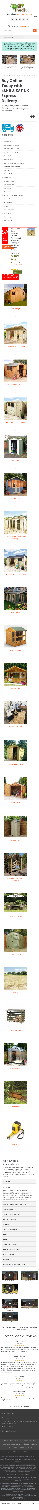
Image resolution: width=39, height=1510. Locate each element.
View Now (17, 272)
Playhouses (7, 177)
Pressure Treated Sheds (11, 152)
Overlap (6, 1224)
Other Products (9, 1181)
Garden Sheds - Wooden (11, 149)
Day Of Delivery (9, 1254)
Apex (5, 1234)
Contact (21, 1448)
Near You (29, 1448)
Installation (7, 1259)
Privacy (15, 1448)
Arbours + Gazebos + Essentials (13, 195)
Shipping (26, 1444)
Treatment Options (10, 1244)
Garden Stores (8, 192)
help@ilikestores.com (11, 1431)
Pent (5, 1239)
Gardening (7, 217)
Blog (11, 1440)
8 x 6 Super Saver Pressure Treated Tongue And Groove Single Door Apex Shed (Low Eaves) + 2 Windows (16, 239)
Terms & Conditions (29, 1440)
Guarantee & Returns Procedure (11, 1444)
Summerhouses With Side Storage (14, 163)
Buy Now (8, 247)
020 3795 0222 (24, 14)
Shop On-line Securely (11, 1214)
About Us (18, 1440)
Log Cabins (7, 170)
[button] (4, 76)
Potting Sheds (8, 174)
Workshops (7, 141)
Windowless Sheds (9, 185)
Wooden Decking (9, 181)
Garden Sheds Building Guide (14, 1204)
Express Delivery (9, 1219)
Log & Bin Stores (9, 210)
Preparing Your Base (11, 1249)
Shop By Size (8, 220)
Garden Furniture (9, 199)
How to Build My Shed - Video (14, 1264)
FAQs (8, 1448)
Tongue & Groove (10, 1229)
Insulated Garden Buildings (12, 167)
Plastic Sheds (8, 202)
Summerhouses (8, 159)
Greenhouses (8, 213)
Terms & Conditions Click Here (20, 1474)
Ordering (34, 1444)
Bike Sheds (7, 188)
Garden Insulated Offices (11, 145)
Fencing (6, 206)
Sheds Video (8, 1209)
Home (6, 1440)
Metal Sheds (7, 156)
